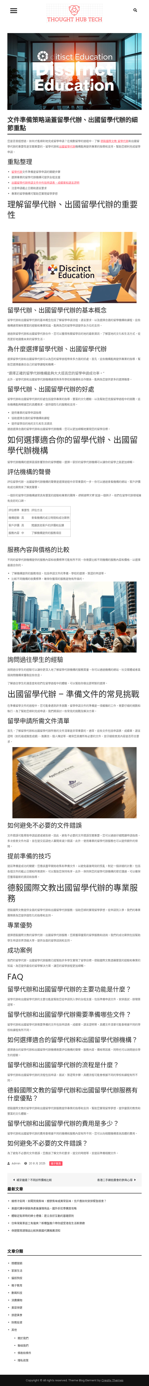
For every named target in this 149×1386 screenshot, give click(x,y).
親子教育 (56, 1163)
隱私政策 (23, 1360)
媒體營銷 (16, 1263)
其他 (14, 1330)
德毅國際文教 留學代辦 (114, 141)
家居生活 (16, 1271)
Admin (16, 1163)
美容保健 (16, 1308)
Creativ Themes (112, 1380)
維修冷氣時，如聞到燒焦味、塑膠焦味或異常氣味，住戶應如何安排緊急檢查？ (59, 1201)
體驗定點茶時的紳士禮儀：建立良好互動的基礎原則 (42, 1216)
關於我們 (23, 1338)
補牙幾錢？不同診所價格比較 (34, 1180)
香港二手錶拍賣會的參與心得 (115, 1180)
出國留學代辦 (67, 146)
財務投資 (16, 1322)
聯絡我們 (23, 1345)
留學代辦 (16, 172)
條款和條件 (24, 1353)
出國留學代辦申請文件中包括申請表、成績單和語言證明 (45, 183)
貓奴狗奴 (16, 1278)
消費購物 (16, 1300)
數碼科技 (16, 1293)
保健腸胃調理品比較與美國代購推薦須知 (35, 1230)
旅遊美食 (16, 1315)
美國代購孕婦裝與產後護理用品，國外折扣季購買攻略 (44, 1208)
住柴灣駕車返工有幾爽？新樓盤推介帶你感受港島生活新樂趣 (48, 1223)
